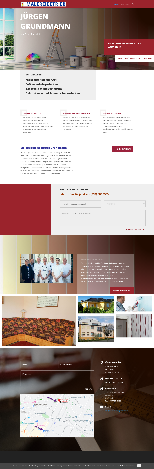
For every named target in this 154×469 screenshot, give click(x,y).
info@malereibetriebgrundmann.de (117, 411)
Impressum (125, 4)
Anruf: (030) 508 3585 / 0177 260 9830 (135, 58)
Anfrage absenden (135, 229)
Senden (88, 389)
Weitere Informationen (127, 466)
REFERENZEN (123, 148)
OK (139, 466)
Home (116, 4)
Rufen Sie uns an (121, 290)
